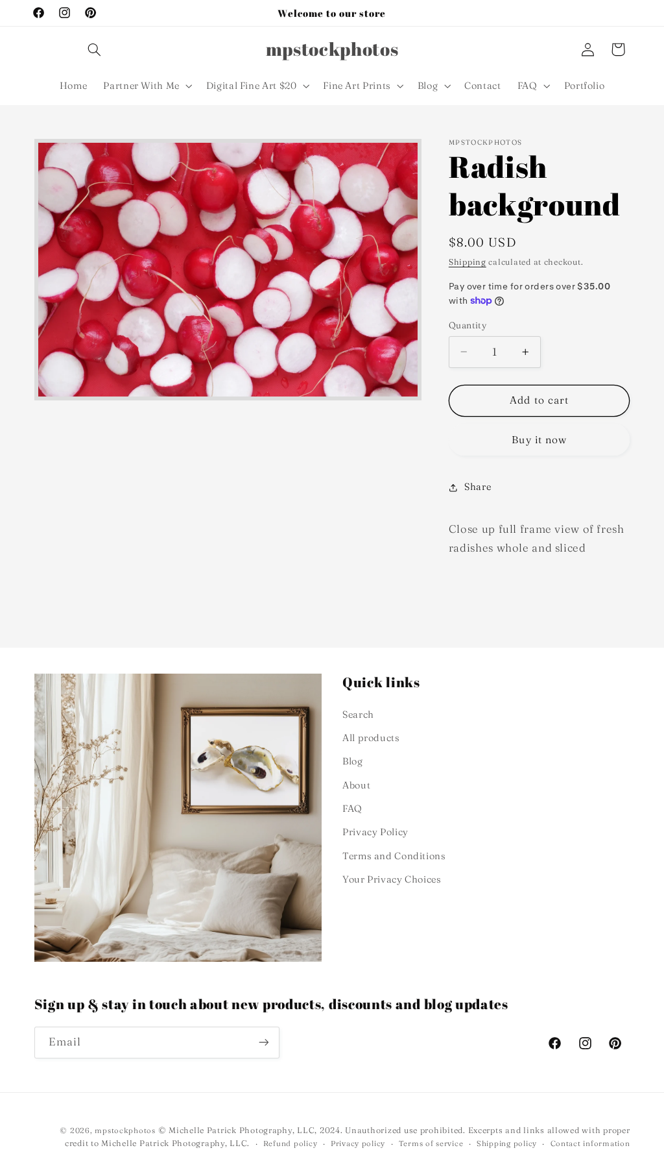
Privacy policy (358, 1143)
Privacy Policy (375, 832)
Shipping (467, 262)
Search (358, 714)
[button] (94, 49)
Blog (352, 761)
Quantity (467, 325)
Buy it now (539, 440)
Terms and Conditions (394, 856)
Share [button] (477, 487)
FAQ (352, 808)
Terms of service (431, 1143)
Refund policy (290, 1143)
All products (371, 738)
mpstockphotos (125, 1130)
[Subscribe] (263, 1042)
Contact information (590, 1143)
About (356, 785)
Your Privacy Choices (392, 879)
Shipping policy (507, 1143)
